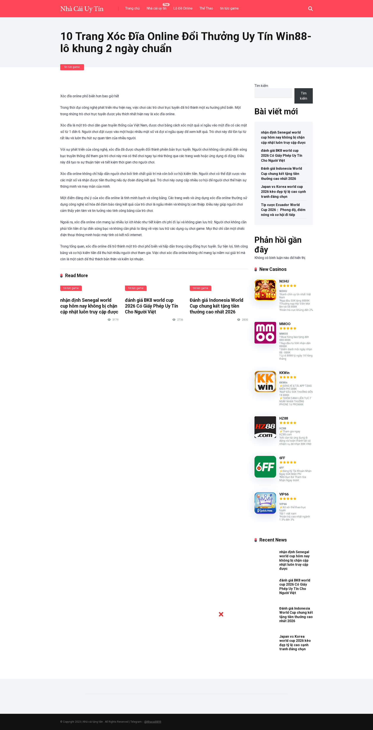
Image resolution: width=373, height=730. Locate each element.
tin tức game (229, 8)
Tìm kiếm (261, 86)
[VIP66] (265, 513)
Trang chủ (132, 8)
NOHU (284, 281)
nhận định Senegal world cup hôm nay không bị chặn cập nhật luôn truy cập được (89, 305)
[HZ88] (265, 437)
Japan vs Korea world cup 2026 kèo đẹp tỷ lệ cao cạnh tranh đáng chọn (283, 192)
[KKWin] (265, 391)
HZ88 (283, 418)
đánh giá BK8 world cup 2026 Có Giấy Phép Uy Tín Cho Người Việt (151, 305)
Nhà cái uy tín (156, 8)
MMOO (285, 324)
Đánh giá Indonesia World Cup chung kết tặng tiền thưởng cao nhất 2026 (216, 305)
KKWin (284, 373)
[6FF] (265, 476)
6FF (282, 458)
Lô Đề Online (183, 8)
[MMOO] (265, 342)
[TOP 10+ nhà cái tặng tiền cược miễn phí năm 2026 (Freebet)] (81, 7)
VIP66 (284, 494)
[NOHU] (265, 300)
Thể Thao (206, 8)
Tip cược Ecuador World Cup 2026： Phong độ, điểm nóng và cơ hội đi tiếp (283, 210)
